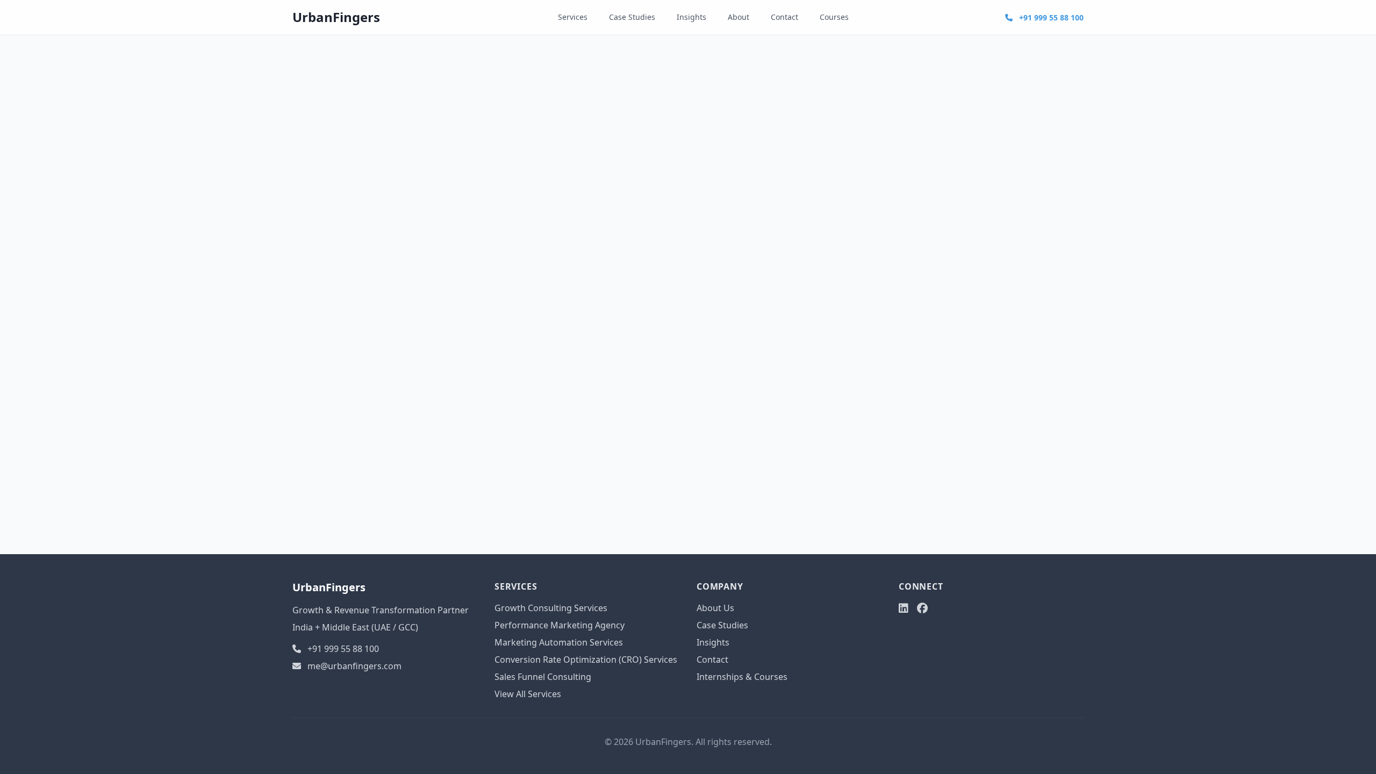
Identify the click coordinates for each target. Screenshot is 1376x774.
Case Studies (632, 17)
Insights (691, 17)
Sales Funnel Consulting (542, 677)
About (738, 17)
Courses (834, 17)
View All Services (527, 694)
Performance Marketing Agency (559, 625)
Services (572, 17)
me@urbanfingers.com (354, 666)
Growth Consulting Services (550, 608)
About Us (715, 608)
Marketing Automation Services (558, 642)
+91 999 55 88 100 (1050, 17)
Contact (784, 17)
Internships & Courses (742, 677)
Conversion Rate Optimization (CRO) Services (585, 659)
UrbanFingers (336, 17)
